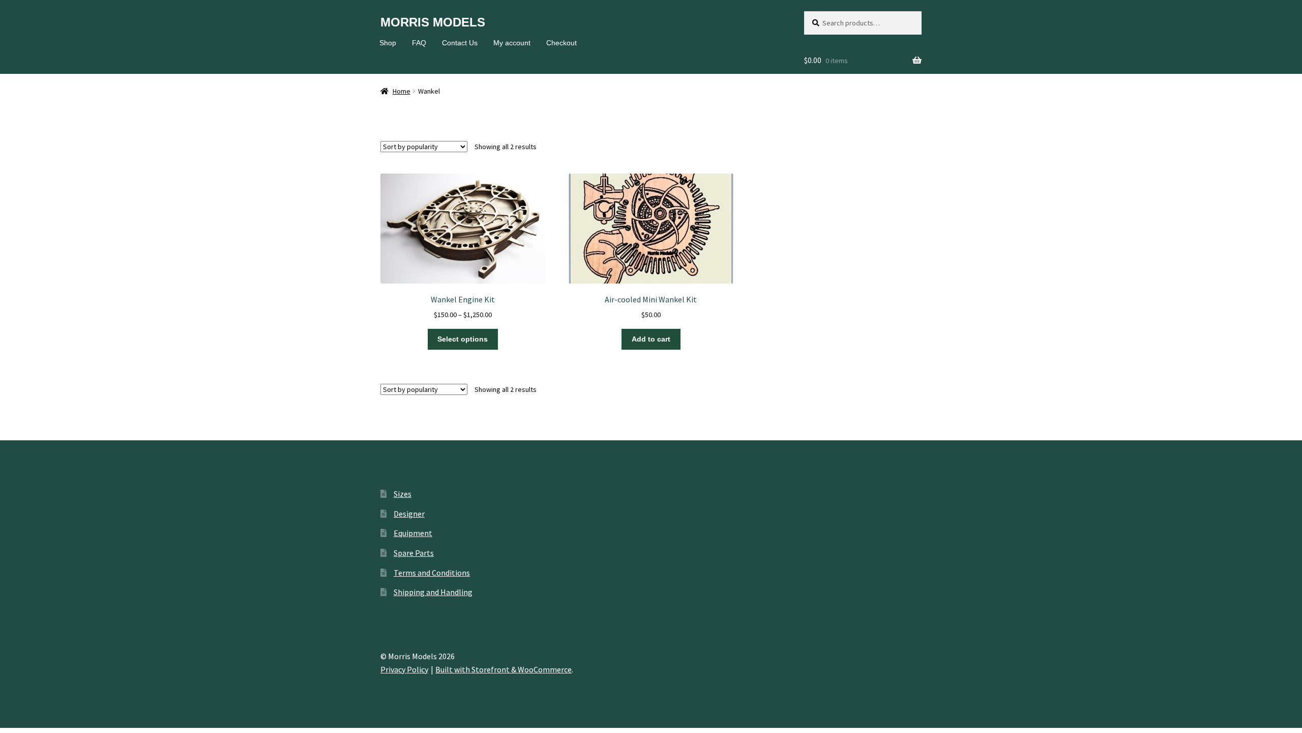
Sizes (402, 494)
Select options (462, 339)
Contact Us (460, 43)
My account (511, 43)
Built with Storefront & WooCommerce (503, 669)
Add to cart (651, 339)
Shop (387, 43)
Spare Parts (414, 553)
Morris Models (432, 22)
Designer (409, 514)
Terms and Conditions (432, 573)
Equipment (413, 533)
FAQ (419, 43)
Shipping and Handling (433, 592)
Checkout (561, 43)
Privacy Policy (404, 669)
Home (401, 91)
